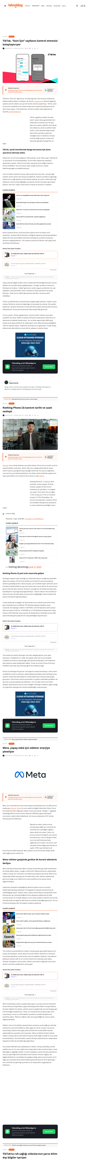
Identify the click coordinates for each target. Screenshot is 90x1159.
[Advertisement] (30, 1081)
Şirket (19, 808)
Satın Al (13, 256)
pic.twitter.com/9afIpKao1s (34, 519)
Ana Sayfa (5, 36)
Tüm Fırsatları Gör (29, 273)
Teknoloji (11, 36)
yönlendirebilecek (14, 112)
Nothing (5, 465)
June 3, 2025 (35, 566)
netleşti (41, 476)
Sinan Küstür (8, 48)
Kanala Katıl (49, 367)
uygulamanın (38, 101)
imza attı (13, 808)
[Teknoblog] (15, 5)
